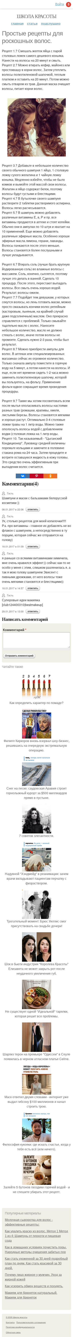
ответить (33, 509)
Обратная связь (13, 1332)
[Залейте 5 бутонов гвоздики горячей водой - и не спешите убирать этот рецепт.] (36, 1182)
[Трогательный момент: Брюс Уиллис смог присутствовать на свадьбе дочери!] (36, 916)
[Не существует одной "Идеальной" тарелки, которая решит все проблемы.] (36, 1006)
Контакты (10, 1322)
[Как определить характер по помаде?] (36, 698)
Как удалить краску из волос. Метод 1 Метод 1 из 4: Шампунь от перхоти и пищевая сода (36, 1236)
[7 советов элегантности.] (36, 831)
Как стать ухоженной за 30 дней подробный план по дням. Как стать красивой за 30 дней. (36, 1263)
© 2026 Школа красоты (16, 1317)
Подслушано (51, 23)
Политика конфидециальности (20, 1327)
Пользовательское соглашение (31, 1322)
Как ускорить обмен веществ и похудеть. (34, 1286)
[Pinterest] (36, 476)
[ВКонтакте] (23, 476)
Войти (59, 4)
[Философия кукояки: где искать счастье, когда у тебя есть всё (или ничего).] (36, 1139)
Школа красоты (36, 16)
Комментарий (14, 630)
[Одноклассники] (50, 476)
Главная (17, 23)
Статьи (32, 23)
